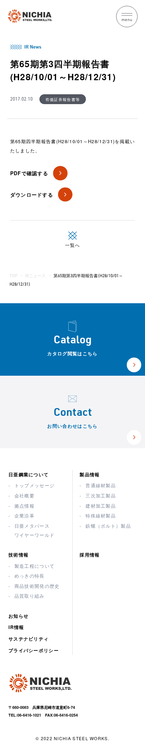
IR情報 (16, 627)
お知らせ (18, 615)
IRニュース (35, 276)
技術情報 (18, 554)
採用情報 (90, 554)
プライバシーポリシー (33, 650)
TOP (13, 276)
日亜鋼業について (28, 474)
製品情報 (90, 474)
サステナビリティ (28, 638)
